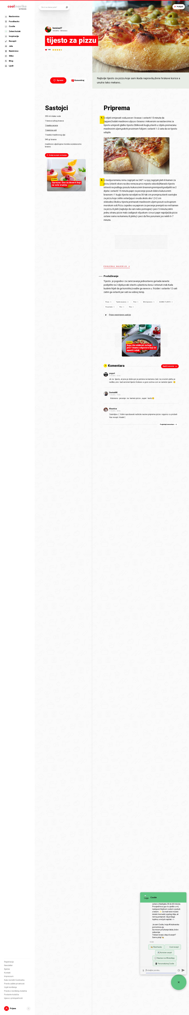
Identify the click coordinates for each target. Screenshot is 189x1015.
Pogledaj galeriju (115, 266)
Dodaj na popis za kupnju (58, 155)
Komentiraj (78, 80)
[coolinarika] (17, 6)
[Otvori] (28, 1009)
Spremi (60, 80)
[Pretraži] (67, 7)
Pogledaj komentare (167, 424)
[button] (17, 41)
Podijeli (180, 7)
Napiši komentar (168, 366)
